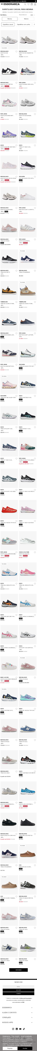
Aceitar (25, 1048)
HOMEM (18, 993)
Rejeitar (9, 1048)
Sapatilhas (17, 12)
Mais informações (25, 1045)
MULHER (18, 990)
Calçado (10, 12)
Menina (5, 12)
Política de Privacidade (25, 998)
